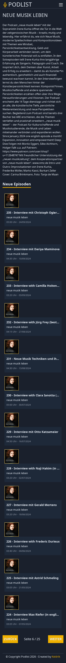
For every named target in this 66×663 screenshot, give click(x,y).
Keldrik (56, 656)
